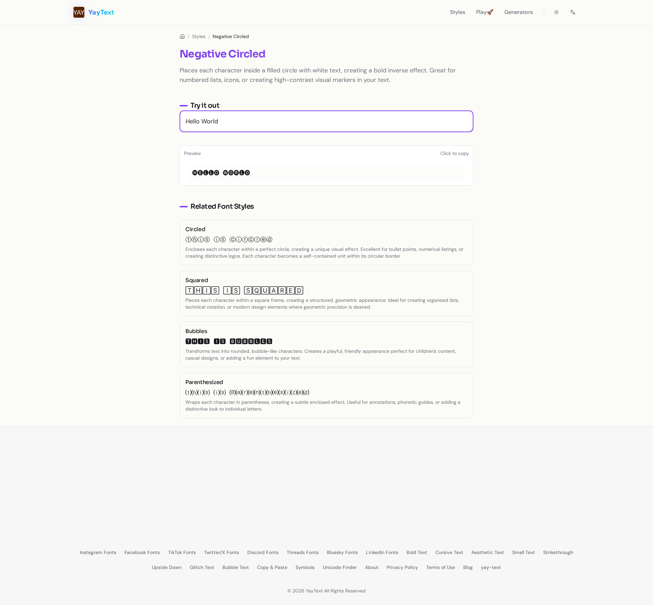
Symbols (305, 567)
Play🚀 (484, 12)
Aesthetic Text (487, 552)
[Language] (573, 12)
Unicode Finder (340, 567)
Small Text (523, 552)
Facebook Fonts (142, 552)
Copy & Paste (272, 567)
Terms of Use (440, 567)
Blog (468, 567)
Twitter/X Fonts (221, 552)
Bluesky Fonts (342, 552)
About (372, 567)
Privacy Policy (402, 567)
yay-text (491, 567)
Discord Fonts (263, 552)
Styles (457, 12)
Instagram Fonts (98, 552)
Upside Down (167, 567)
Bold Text (416, 552)
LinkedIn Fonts (382, 552)
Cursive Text (449, 552)
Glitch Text (202, 567)
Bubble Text (235, 567)
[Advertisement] (269, 482)
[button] (326, 173)
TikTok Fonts (182, 552)
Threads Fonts (303, 552)
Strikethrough (558, 552)
